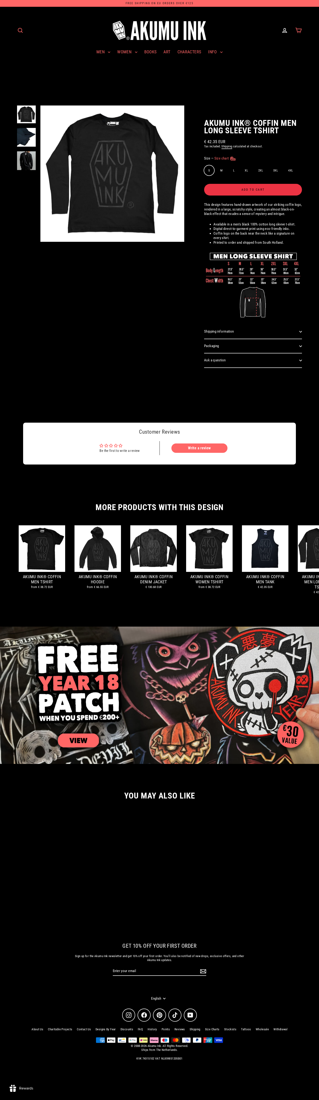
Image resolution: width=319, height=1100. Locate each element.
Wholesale (262, 1029)
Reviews (179, 1029)
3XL (275, 170)
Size (217, 158)
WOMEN (124, 51)
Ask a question (215, 360)
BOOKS (150, 51)
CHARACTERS (189, 51)
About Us (37, 1029)
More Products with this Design (159, 507)
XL (246, 170)
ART (166, 51)
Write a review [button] (199, 448)
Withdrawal (280, 1029)
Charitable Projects (60, 1029)
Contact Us (84, 1029)
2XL (260, 170)
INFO (213, 51)
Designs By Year (106, 1029)
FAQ (140, 1029)
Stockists (230, 1029)
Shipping (226, 146)
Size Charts (212, 1029)
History (152, 1029)
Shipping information (219, 331)
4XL (290, 170)
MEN (101, 51)
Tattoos (246, 1029)
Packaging (211, 346)
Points (166, 1029)
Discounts (127, 1029)
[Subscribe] (202, 971)
